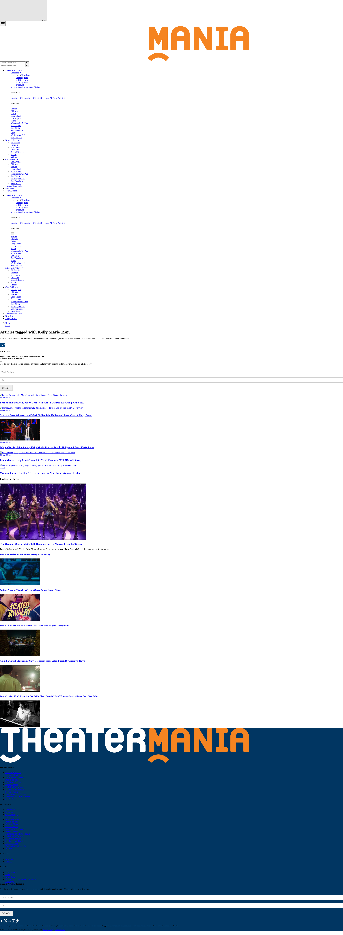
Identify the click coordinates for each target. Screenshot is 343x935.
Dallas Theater (11, 826)
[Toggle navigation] (3, 23)
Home (8, 323)
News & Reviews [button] (13, 140)
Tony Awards (11, 191)
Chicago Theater (12, 775)
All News (9, 848)
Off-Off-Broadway (41, 98)
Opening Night (11, 814)
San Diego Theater (13, 839)
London (8, 861)
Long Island (16, 116)
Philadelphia (16, 125)
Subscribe (6, 388)
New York (9, 859)
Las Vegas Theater (13, 782)
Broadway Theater (13, 772)
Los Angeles (16, 118)
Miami (13, 121)
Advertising (10, 877)
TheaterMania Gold (13, 186)
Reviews (14, 145)
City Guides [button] (10, 159)
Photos (13, 154)
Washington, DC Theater (16, 794)
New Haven (16, 183)
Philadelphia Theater (14, 787)
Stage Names (10, 872)
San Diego (15, 128)
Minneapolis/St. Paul (19, 123)
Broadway (25, 75)
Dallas (13, 113)
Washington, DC (18, 135)
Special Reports (17, 152)
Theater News (5, 398)
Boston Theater (11, 780)
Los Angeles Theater (14, 777)
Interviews (15, 147)
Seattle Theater (11, 792)
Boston (14, 109)
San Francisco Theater (14, 789)
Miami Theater (11, 784)
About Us (9, 882)
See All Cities (16, 138)
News (7, 325)
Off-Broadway (26, 98)
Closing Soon (22, 82)
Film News (4, 468)
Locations (15, 73)
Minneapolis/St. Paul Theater (17, 797)
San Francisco (17, 130)
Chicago (14, 111)
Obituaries (15, 150)
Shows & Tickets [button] (12, 70)
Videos (14, 157)
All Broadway (22, 80)
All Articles (15, 142)
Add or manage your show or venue (20, 879)
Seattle (13, 133)
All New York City (58, 98)
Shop (7, 874)
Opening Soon (22, 77)
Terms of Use (60, 930)
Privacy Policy (48, 930)
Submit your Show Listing (28, 87)
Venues (14, 87)
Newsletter (9, 188)
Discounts (20, 85)
